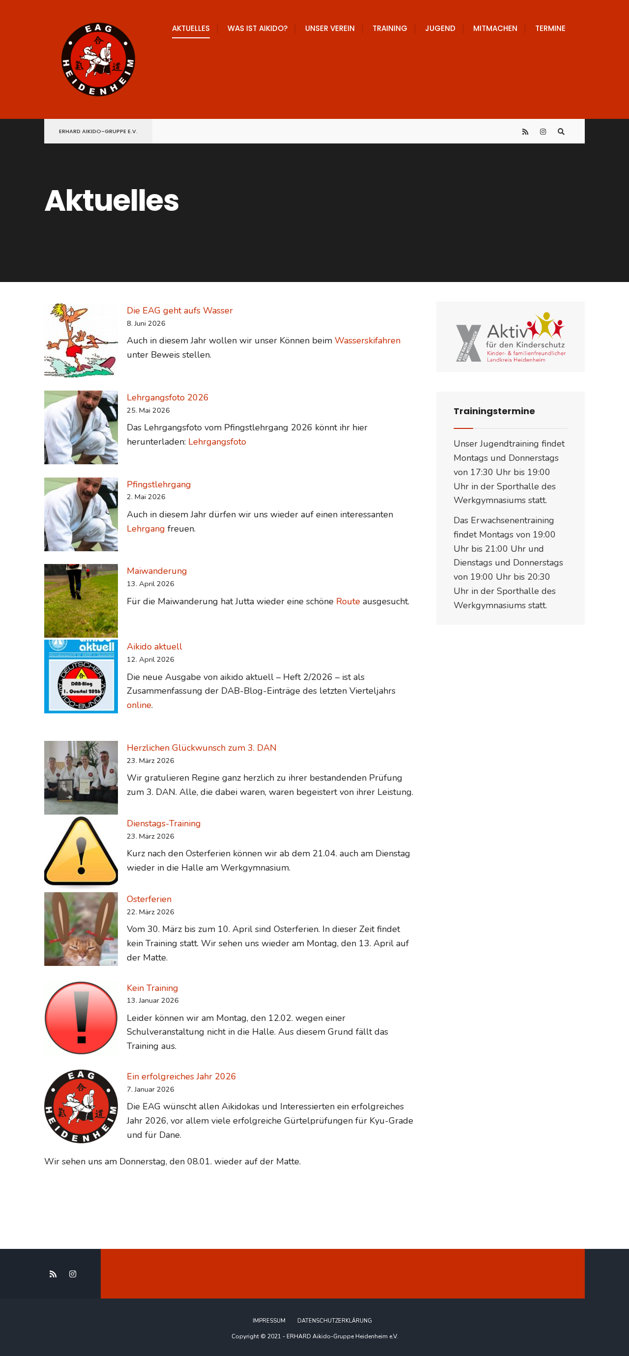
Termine (550, 28)
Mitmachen (495, 28)
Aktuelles (191, 28)
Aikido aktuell (154, 646)
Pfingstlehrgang (159, 484)
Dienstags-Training (164, 823)
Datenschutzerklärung (334, 1321)
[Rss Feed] (526, 131)
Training (389, 28)
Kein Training (152, 988)
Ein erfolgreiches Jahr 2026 (181, 1076)
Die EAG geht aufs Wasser (180, 310)
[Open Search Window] (561, 131)
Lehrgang (146, 529)
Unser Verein (330, 28)
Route (348, 601)
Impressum (269, 1321)
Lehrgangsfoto (217, 442)
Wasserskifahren (367, 340)
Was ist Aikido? (257, 28)
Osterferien (149, 899)
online (139, 705)
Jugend (440, 28)
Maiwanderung (157, 571)
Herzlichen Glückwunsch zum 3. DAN (202, 748)
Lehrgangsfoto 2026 (168, 397)
